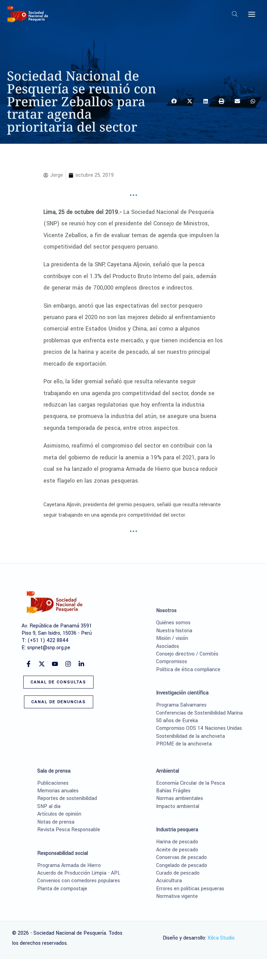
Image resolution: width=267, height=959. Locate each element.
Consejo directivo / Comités (187, 654)
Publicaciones (52, 783)
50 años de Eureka (177, 720)
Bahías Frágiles (173, 790)
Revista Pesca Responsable (68, 829)
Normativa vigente (177, 896)
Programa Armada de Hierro (69, 865)
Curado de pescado (178, 873)
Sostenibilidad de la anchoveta (190, 736)
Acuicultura (169, 880)
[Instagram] (68, 664)
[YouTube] (55, 664)
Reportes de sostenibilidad (67, 798)
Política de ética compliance (188, 669)
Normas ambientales (179, 798)
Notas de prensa (55, 822)
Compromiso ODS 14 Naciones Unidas (199, 728)
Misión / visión (172, 638)
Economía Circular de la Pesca (190, 783)
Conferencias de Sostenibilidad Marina (199, 713)
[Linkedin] (81, 664)
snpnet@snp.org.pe (48, 647)
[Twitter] (42, 664)
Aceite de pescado (177, 849)
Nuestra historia (174, 630)
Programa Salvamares (181, 705)
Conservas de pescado (181, 857)
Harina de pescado (177, 841)
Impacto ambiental (177, 806)
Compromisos (171, 661)
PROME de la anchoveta (184, 744)
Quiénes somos (173, 622)
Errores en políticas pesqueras (190, 888)
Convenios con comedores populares (78, 880)
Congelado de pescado (181, 865)
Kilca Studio (221, 938)
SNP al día (48, 806)
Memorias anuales (58, 790)
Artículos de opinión (59, 814)
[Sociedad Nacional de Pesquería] (28, 14)
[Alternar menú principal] (251, 14)
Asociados (167, 646)
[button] (235, 15)
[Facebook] (28, 664)
